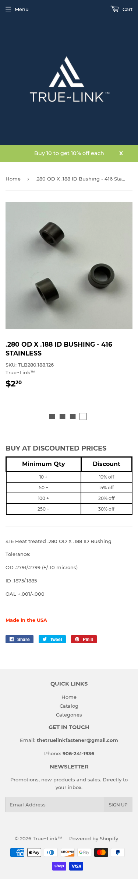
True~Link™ (47, 838)
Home (13, 179)
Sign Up (118, 805)
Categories (69, 715)
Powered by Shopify (93, 838)
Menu (22, 9)
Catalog (69, 706)
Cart (126, 9)
